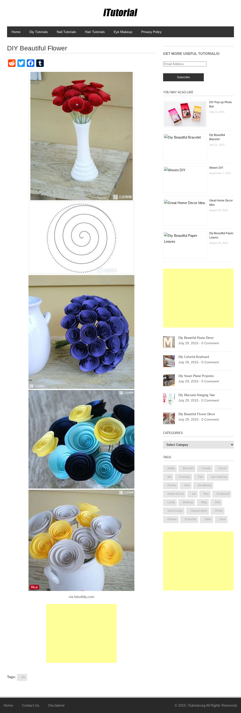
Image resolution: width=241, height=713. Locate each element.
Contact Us (30, 705)
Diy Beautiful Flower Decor (196, 414)
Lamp (171, 502)
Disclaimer (56, 705)
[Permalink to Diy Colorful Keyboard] (169, 361)
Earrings (184, 477)
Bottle (171, 468)
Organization (199, 510)
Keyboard (223, 494)
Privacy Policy (151, 32)
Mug (204, 502)
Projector (190, 519)
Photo (219, 510)
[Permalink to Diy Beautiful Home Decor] (169, 342)
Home (16, 32)
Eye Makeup (123, 32)
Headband (204, 485)
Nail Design (175, 510)
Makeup (188, 502)
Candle (206, 468)
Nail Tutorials (66, 32)
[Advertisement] (81, 633)
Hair (187, 485)
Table (207, 519)
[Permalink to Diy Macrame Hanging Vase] (169, 399)
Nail (217, 502)
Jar (194, 494)
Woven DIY (216, 167)
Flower (172, 485)
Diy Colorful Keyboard (193, 357)
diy (23, 677)
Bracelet (188, 468)
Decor (223, 468)
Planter (172, 519)
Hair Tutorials (95, 32)
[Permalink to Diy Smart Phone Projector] (169, 380)
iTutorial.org (196, 705)
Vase (222, 519)
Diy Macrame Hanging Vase (196, 395)
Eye (200, 477)
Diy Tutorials (38, 32)
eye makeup (219, 477)
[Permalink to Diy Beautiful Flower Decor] (169, 418)
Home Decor (176, 494)
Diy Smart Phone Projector (196, 376)
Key (206, 494)
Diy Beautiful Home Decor (196, 338)
